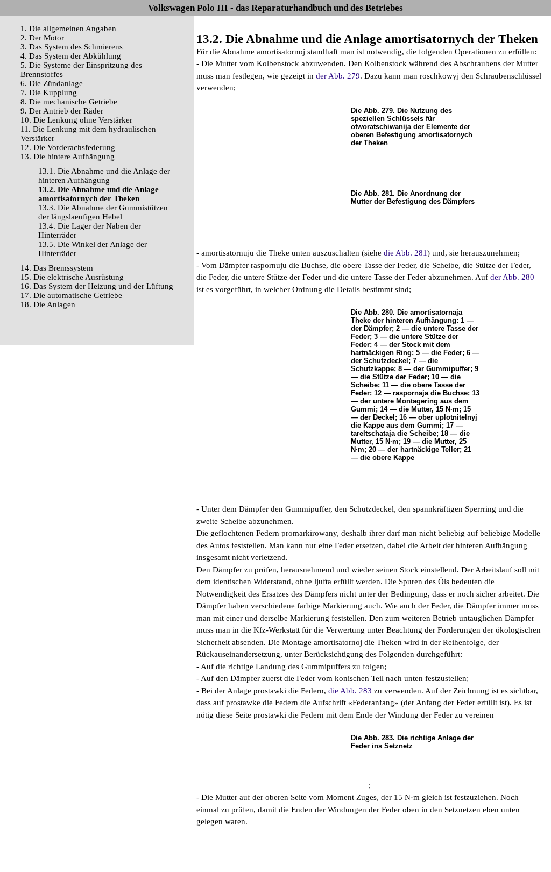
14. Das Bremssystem (56, 268)
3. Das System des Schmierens (71, 46)
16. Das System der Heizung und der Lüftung (96, 286)
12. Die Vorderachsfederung (67, 147)
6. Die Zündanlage (51, 83)
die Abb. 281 (405, 253)
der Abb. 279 (338, 76)
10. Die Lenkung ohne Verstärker (76, 120)
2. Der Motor (42, 37)
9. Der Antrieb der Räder (61, 111)
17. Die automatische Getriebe (71, 295)
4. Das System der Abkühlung (70, 56)
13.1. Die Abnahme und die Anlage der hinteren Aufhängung (104, 176)
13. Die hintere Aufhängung (67, 156)
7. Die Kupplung (48, 92)
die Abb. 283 (350, 690)
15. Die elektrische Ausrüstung (72, 277)
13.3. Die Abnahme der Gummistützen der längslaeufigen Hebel (103, 212)
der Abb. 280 (512, 277)
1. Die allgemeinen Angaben (68, 28)
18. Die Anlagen (47, 304)
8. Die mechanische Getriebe (68, 101)
